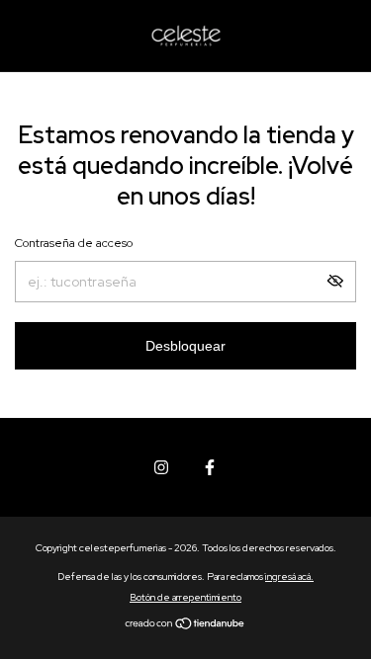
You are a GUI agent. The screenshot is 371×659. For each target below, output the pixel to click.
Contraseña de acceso (74, 243)
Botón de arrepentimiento (185, 597)
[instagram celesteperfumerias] (161, 467)
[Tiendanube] (185, 625)
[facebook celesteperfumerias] (210, 467)
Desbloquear (185, 346)
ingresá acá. (289, 576)
